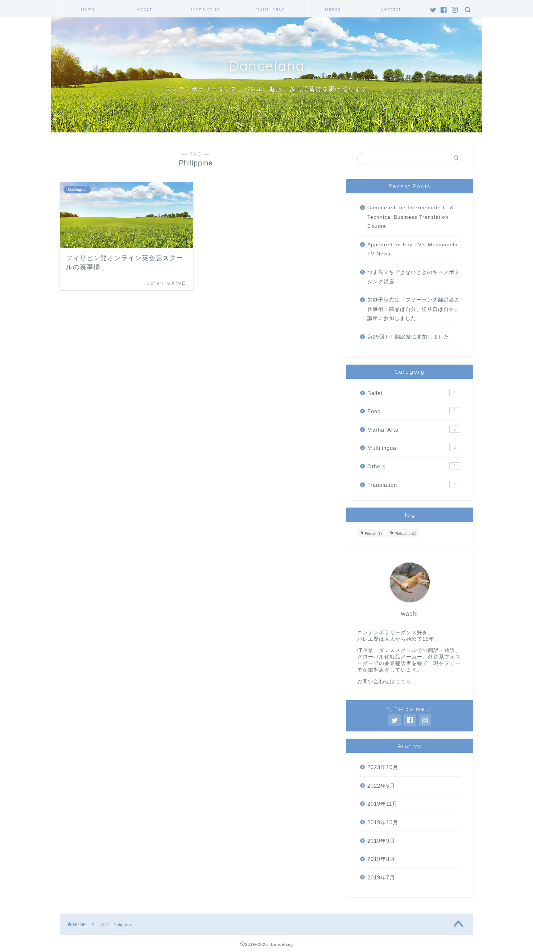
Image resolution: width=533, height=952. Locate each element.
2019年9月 (381, 841)
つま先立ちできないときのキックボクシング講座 (413, 277)
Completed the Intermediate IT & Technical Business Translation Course (410, 217)
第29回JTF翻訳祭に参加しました (408, 337)
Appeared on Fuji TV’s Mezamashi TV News (412, 249)
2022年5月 (381, 786)
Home (88, 9)
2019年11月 (382, 804)
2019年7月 (381, 877)
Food (411, 411)
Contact (391, 9)
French (373, 534)
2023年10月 (382, 767)
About (144, 9)
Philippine (405, 534)
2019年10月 (382, 822)
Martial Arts (411, 430)
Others (411, 466)
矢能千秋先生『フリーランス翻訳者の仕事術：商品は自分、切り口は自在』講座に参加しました (413, 309)
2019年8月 (381, 859)
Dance (333, 9)
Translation (205, 9)
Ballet (411, 393)
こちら (403, 681)
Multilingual (271, 9)
